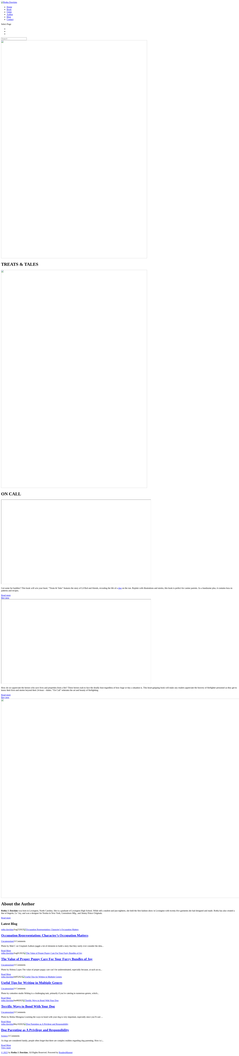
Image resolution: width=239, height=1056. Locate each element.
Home (9, 7)
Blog (9, 17)
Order (9, 12)
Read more (6, 595)
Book (9, 9)
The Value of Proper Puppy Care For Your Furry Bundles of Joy (47, 959)
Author (10, 14)
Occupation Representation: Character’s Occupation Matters (44, 935)
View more (6, 1048)
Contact (10, 19)
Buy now (5, 598)
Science (4, 1036)
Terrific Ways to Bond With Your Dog (28, 1006)
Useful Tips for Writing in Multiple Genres (31, 982)
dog (120, 588)
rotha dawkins (7, 929)
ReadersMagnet (65, 1052)
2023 (4, 1052)
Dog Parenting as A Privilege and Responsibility (35, 1030)
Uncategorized (7, 941)
